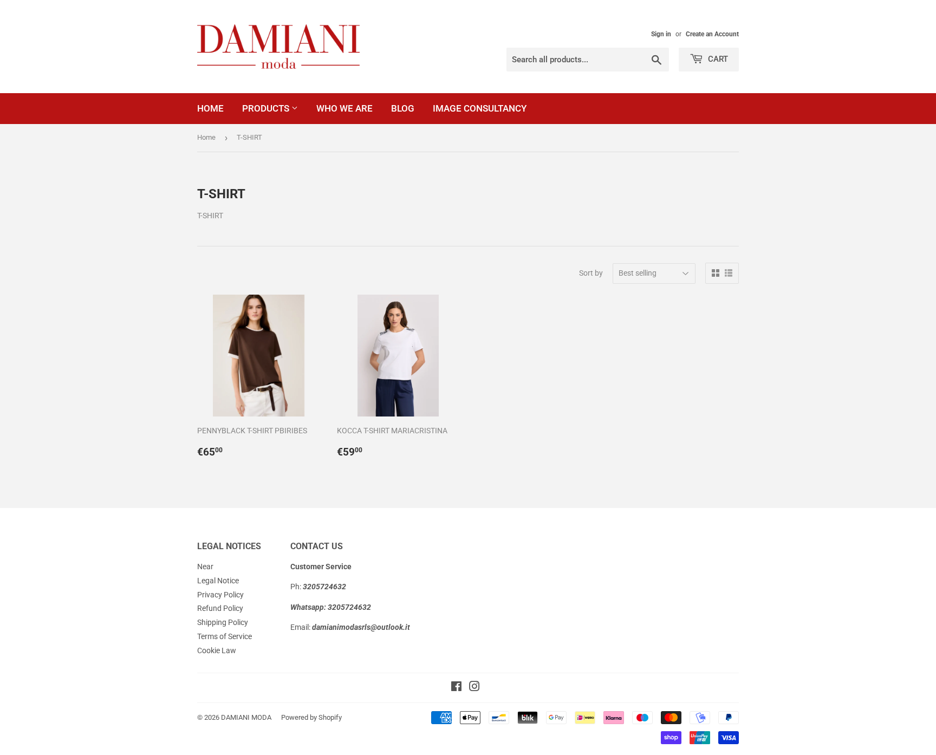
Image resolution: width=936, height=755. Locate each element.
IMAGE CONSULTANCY (479, 108)
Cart (717, 59)
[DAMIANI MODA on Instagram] (474, 688)
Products (266, 108)
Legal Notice (218, 580)
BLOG (402, 108)
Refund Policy (220, 608)
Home (210, 108)
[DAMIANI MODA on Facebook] (456, 688)
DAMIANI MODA (246, 717)
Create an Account (712, 34)
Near (205, 566)
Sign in (661, 34)
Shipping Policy (222, 622)
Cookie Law (216, 650)
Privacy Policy (220, 594)
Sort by (591, 273)
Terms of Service (224, 636)
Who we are (344, 108)
